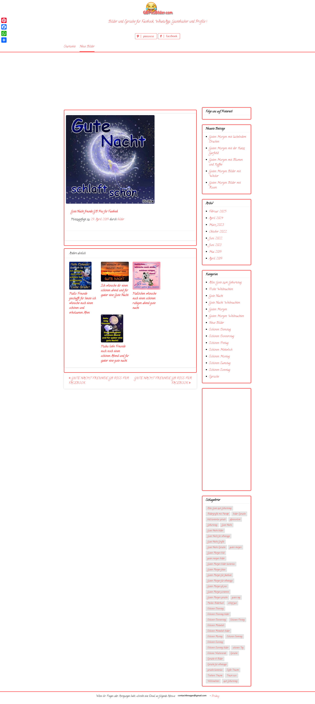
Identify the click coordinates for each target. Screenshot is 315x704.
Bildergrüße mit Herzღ (218, 514)
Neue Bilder (87, 46)
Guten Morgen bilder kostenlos (221, 564)
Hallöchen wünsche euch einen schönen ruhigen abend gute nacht (144, 300)
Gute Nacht (216, 296)
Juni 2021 (215, 245)
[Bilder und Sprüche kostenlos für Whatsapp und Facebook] (157, 8)
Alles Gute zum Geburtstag (225, 282)
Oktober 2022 (218, 231)
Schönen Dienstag (220, 329)
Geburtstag (212, 525)
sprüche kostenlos (214, 670)
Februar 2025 (217, 211)
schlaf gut (232, 603)
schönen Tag (238, 648)
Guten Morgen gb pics (217, 586)
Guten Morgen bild (215, 553)
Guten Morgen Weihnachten (226, 316)
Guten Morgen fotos (216, 569)
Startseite (69, 46)
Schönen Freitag (219, 343)
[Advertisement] (157, 77)
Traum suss (232, 675)
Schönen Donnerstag (221, 336)
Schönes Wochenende (216, 653)
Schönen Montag (219, 356)
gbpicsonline (235, 519)
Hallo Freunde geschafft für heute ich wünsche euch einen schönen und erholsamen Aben (82, 303)
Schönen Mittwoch (220, 349)
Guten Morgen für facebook (219, 575)
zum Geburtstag (230, 681)
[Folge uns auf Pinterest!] (146, 38)
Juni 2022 (215, 238)
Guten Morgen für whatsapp (220, 581)
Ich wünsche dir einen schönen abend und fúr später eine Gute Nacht (114, 290)
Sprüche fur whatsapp (217, 664)
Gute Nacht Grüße (215, 542)
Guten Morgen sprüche (217, 597)
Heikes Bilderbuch (215, 603)
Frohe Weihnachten (221, 289)
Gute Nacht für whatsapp (218, 536)
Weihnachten (213, 681)
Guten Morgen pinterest (218, 592)
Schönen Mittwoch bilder (218, 631)
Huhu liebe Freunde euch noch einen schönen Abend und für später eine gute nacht (115, 353)
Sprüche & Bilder (215, 659)
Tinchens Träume (214, 675)
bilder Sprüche (239, 514)
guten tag (236, 597)
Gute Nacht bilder (215, 530)
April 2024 (216, 218)
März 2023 (216, 225)
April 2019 (215, 258)
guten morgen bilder (216, 558)
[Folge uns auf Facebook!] (169, 38)
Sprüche (214, 376)
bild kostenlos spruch (216, 519)
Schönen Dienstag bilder (218, 614)
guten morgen (236, 547)
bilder (120, 219)
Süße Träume (233, 670)
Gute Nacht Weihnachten (224, 302)
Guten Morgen (218, 309)
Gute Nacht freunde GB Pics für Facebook (99, 381)
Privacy (215, 696)
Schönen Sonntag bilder (218, 648)
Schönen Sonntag (219, 370)
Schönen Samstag (220, 363)
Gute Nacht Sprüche (216, 547)
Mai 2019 (215, 252)
